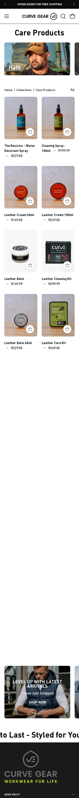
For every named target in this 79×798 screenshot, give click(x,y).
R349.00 (54, 348)
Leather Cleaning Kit (57, 279)
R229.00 (17, 156)
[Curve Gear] (39, 16)
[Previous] (5, 4)
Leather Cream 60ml (19, 215)
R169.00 (17, 219)
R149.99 (17, 284)
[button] (63, 16)
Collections (24, 90)
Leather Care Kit (54, 343)
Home (8, 90)
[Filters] (72, 90)
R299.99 (54, 284)
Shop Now (37, 702)
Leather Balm (14, 279)
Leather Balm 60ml (18, 343)
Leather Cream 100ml (57, 215)
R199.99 (64, 150)
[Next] (74, 4)
